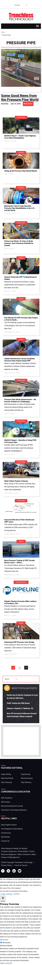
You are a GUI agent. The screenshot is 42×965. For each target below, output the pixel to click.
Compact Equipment (9, 851)
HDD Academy (6, 798)
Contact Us (5, 841)
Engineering (25, 774)
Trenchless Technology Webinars (14, 810)
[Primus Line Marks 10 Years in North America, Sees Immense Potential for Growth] (21, 231)
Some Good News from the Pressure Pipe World (20, 97)
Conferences (6, 833)
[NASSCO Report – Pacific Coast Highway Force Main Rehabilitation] (21, 125)
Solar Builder (23, 851)
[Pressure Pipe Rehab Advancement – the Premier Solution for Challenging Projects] (21, 388)
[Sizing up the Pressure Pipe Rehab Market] (21, 161)
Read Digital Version (9, 825)
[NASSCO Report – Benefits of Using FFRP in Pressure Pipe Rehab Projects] (21, 429)
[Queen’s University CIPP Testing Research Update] (21, 266)
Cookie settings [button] (6, 894)
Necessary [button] (4, 939)
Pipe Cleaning (6, 782)
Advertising (5, 837)
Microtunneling (27, 778)
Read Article (28, 104)
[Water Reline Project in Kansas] (21, 470)
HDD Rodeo (5, 802)
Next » (26, 668)
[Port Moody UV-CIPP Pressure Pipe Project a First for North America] (21, 307)
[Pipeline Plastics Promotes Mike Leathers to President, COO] (21, 590)
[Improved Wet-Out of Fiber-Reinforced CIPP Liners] (21, 509)
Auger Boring (6, 774)
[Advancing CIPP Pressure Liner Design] (21, 631)
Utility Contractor (23, 854)
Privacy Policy (6, 865)
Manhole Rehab (7, 778)
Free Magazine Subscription (12, 829)
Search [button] (27, 5)
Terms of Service (20, 865)
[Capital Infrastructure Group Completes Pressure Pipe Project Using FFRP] (21, 348)
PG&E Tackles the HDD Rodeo (18, 703)
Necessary (7, 942)
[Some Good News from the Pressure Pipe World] (21, 70)
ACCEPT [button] (16, 894)
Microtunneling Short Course (12, 806)
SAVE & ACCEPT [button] (6, 963)
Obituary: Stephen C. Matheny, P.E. (20, 708)
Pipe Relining (26, 782)
